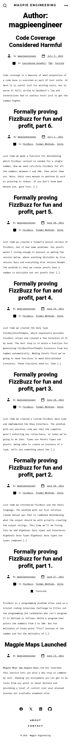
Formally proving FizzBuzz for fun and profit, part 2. (35, 467)
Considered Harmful (34, 63)
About (35, 720)
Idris (60, 144)
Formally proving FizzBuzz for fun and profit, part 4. (35, 290)
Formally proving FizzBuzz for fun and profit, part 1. (35, 558)
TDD (50, 63)
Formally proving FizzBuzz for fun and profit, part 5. (35, 204)
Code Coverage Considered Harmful (35, 41)
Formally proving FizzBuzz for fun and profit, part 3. (35, 381)
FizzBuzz (28, 144)
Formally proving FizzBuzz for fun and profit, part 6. (35, 118)
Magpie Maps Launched (36, 644)
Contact (35, 726)
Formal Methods (45, 144)
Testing (59, 63)
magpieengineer (27, 56)
